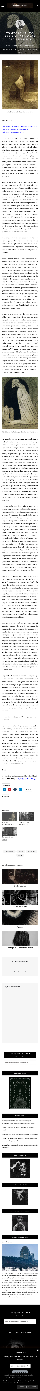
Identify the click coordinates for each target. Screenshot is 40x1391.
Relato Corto (31, 851)
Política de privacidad (18, 1383)
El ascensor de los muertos (7, 838)
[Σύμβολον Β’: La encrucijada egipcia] (9, 816)
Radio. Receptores (7, 1242)
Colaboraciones (9, 851)
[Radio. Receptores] (20, 1271)
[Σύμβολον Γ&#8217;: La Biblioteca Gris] (26, 816)
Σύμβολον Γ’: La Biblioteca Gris (13, 132)
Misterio (21, 851)
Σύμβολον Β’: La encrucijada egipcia (15, 129)
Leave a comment (29, 45)
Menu (2, 5)
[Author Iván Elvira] (20, 24)
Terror (20, 855)
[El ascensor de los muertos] (9, 831)
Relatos (8, 45)
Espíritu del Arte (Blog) (26, 778)
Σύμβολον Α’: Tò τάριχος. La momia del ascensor (19, 126)
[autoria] (20, 1168)
